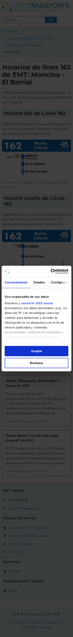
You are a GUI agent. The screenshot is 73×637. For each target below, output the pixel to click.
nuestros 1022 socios (37, 303)
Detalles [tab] (39, 282)
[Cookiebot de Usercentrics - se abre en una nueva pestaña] (51, 271)
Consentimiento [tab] (16, 282)
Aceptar (36, 351)
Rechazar (36, 363)
